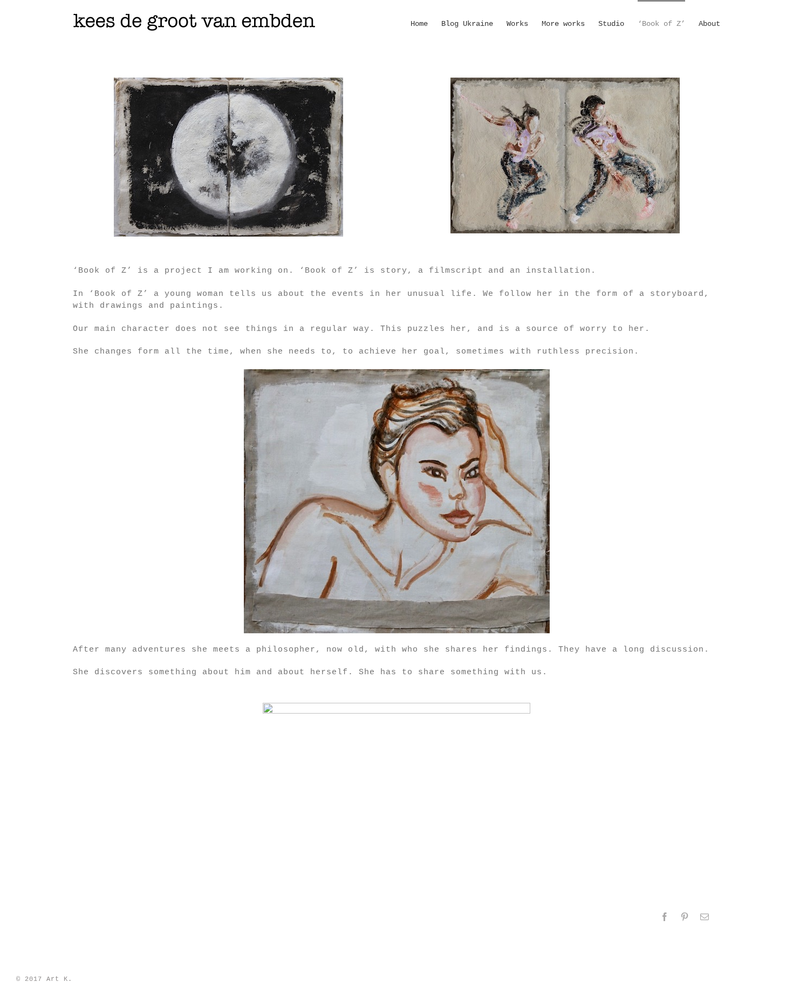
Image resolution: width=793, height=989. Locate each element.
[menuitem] (426, 23)
